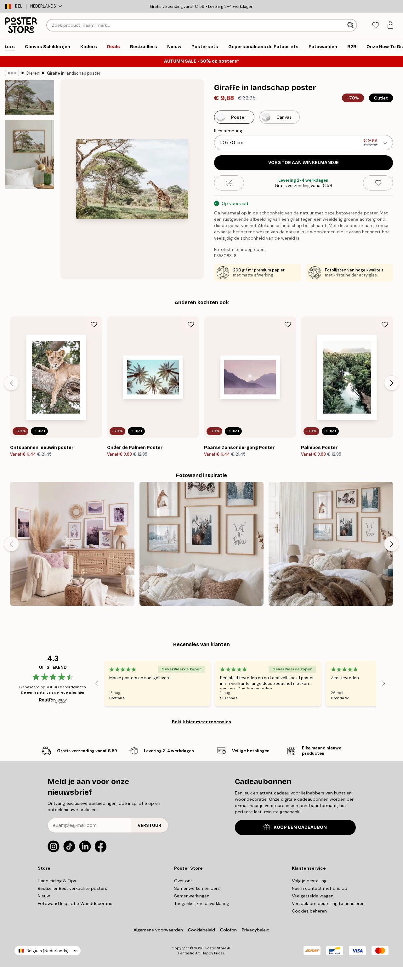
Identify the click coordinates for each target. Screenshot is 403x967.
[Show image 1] (29, 97)
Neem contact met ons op (319, 888)
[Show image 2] (29, 154)
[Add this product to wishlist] (378, 183)
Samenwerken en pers (197, 888)
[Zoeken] (351, 25)
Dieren (32, 73)
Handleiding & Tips (57, 881)
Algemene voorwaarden (158, 930)
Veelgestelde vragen (312, 896)
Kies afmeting (228, 131)
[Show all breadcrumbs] (12, 73)
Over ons (183, 881)
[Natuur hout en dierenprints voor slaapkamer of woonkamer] (331, 544)
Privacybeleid (256, 930)
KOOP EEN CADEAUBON (300, 827)
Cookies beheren (309, 911)
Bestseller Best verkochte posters (72, 888)
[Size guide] (229, 183)
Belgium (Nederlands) (47, 950)
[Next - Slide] (391, 382)
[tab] (375, 25)
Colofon (228, 930)
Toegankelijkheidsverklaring (201, 903)
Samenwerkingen (191, 896)
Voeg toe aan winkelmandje (303, 162)
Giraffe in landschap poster (73, 73)
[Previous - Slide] (11, 382)
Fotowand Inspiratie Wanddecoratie (75, 903)
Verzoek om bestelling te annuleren (328, 903)
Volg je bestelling (309, 881)
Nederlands (43, 6)
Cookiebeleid (201, 930)
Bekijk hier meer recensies (201, 722)
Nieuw (44, 896)
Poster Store (215, 948)
